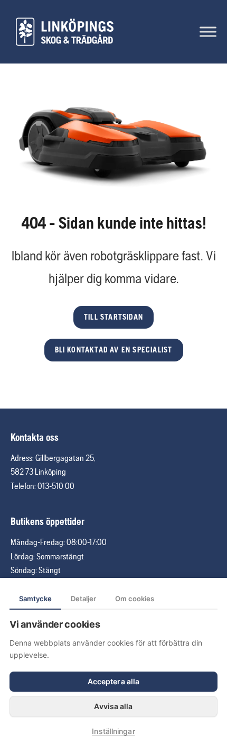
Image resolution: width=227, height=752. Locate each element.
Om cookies (134, 598)
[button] (113, 317)
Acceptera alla (113, 681)
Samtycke (35, 598)
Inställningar (113, 731)
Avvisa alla (113, 706)
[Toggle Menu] (208, 31)
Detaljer (83, 598)
